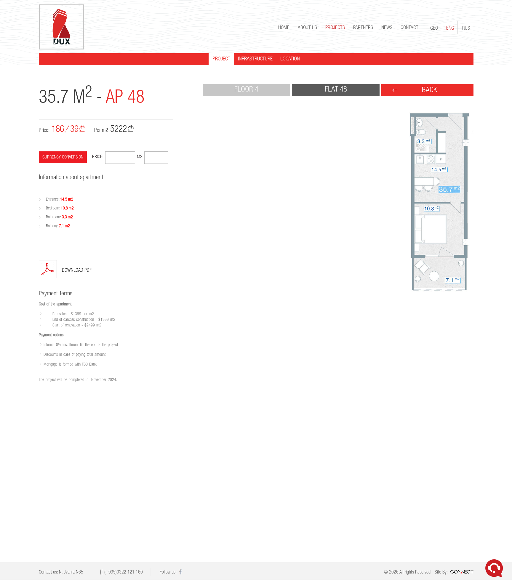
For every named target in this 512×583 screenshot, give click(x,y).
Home (283, 28)
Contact (409, 28)
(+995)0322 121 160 (123, 572)
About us (307, 28)
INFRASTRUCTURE (255, 59)
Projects (335, 28)
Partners (363, 28)
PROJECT (221, 59)
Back (429, 90)
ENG (450, 28)
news (386, 28)
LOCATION (290, 59)
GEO (434, 28)
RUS (466, 28)
